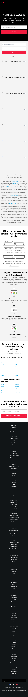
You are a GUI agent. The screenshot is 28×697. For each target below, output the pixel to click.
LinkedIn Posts (14, 521)
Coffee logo (14, 621)
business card (15, 183)
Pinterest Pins (14, 526)
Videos (14, 590)
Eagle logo (14, 635)
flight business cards (20, 246)
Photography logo (14, 662)
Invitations (14, 584)
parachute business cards (9, 259)
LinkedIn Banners (14, 519)
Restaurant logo (14, 667)
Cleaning (3, 390)
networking (7, 186)
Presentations (14, 601)
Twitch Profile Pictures (14, 548)
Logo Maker (6, 5)
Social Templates (14, 434)
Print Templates (14, 436)
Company (3, 366)
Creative (2, 371)
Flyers (14, 575)
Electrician (3, 397)
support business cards (8, 254)
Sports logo (14, 673)
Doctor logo (14, 633)
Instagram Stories (14, 515)
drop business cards (8, 250)
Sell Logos (14, 488)
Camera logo (14, 619)
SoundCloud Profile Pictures (14, 537)
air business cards (19, 243)
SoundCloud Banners (14, 535)
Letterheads (14, 595)
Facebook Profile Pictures (14, 508)
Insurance (17, 386)
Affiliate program (14, 480)
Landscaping (17, 388)
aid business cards (20, 259)
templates (11, 203)
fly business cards (8, 241)
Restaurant (17, 397)
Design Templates (14, 431)
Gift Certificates (14, 582)
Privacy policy (14, 486)
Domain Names (14, 468)
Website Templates (14, 438)
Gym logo (14, 648)
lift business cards (8, 261)
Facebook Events (14, 504)
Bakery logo (14, 611)
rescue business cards (9, 252)
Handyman (17, 384)
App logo (14, 608)
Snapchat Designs (14, 533)
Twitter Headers (14, 550)
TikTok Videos (14, 540)
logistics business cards (9, 243)
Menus (14, 573)
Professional (17, 371)
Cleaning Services (4, 392)
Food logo (14, 644)
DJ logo (14, 631)
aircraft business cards (19, 252)
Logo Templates (14, 429)
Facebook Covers (14, 502)
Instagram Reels (14, 513)
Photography (17, 392)
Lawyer (16, 390)
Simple (16, 373)
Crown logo (14, 628)
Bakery (2, 384)
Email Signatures (14, 569)
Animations (14, 593)
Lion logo (14, 654)
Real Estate (17, 394)
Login (14, 490)
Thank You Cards (14, 586)
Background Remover (14, 459)
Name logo (14, 660)
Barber (2, 386)
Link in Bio (14, 464)
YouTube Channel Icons (14, 563)
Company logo (14, 624)
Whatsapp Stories (14, 555)
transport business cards (18, 241)
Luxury (16, 362)
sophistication (14, 195)
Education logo (14, 638)
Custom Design (14, 453)
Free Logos (14, 446)
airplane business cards (19, 248)
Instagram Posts (14, 511)
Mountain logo (14, 656)
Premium (17, 368)
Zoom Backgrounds (14, 566)
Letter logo (14, 651)
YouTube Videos (14, 561)
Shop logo (14, 669)
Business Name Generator (14, 455)
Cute (2, 373)
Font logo (14, 642)
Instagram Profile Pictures (14, 517)
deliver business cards (14, 265)
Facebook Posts (14, 498)
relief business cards (19, 263)
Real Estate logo (14, 664)
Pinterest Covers (14, 528)
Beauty (2, 388)
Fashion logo (14, 640)
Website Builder (14, 462)
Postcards (14, 577)
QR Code (14, 599)
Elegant (2, 375)
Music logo (14, 658)
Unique (16, 375)
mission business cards (19, 261)
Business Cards (14, 5)
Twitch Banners (14, 546)
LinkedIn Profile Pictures (14, 524)
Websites (22, 5)
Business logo (14, 617)
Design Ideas (14, 442)
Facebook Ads (14, 506)
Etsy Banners (14, 597)
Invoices (14, 571)
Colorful (2, 364)
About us (14, 475)
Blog (14, 477)
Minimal (16, 364)
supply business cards (8, 248)
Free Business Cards (14, 449)
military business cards (19, 250)
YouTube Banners (14, 557)
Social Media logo (14, 671)
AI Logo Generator (14, 457)
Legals (14, 484)
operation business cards (9, 263)
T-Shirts (14, 588)
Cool (2, 368)
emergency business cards (19, 254)
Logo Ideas (14, 440)
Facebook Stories (14, 500)
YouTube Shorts (14, 559)
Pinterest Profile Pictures (14, 530)
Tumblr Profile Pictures (14, 542)
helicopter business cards (19, 256)
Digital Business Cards (14, 466)
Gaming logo (14, 646)
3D (1, 362)
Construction (4, 394)
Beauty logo (14, 613)
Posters (14, 580)
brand (22, 184)
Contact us (14, 482)
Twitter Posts (14, 553)
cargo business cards (8, 256)
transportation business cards (9, 246)
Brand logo (14, 615)
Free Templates (14, 451)
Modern (16, 366)
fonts (15, 203)
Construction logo (14, 626)
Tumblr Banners (14, 544)
